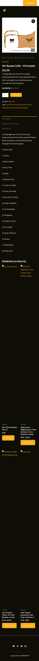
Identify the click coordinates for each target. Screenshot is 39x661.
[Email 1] (25, 646)
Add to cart (16, 95)
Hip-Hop (10, 58)
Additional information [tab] (10, 124)
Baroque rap (22, 105)
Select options (27, 442)
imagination (6, 108)
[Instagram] (18, 646)
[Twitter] (21, 646)
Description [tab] (6, 119)
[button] (28, 3)
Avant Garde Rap (11, 105)
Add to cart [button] (8, 438)
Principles (25, 108)
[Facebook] (14, 646)
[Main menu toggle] (34, 10)
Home (4, 58)
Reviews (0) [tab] (6, 128)
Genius (29, 105)
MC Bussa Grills (16, 108)
